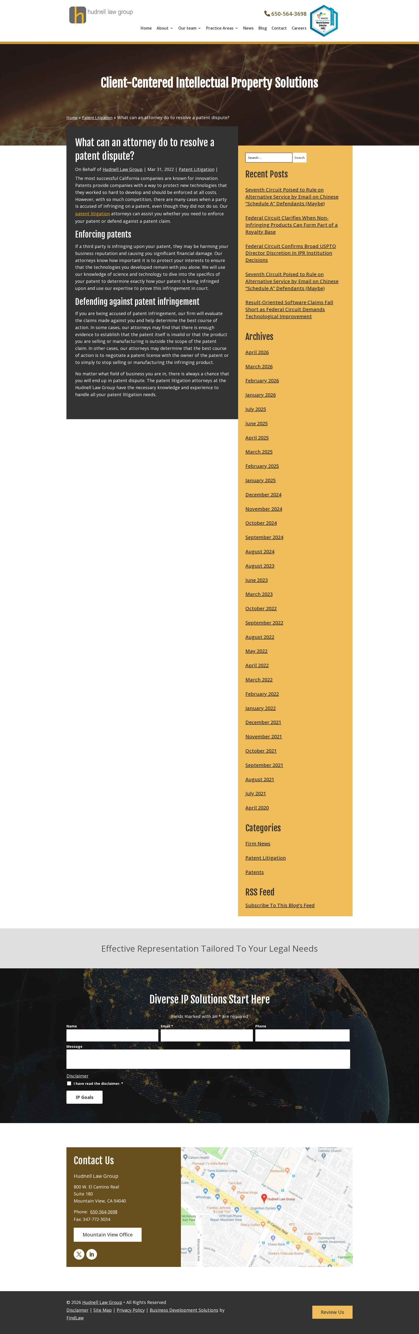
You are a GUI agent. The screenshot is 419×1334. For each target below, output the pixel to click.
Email (167, 1026)
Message (74, 1046)
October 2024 (261, 523)
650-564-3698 (289, 13)
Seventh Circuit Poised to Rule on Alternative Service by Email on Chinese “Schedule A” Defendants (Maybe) (291, 196)
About (163, 28)
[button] (413, 1319)
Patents (254, 872)
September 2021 (264, 765)
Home (146, 28)
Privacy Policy (131, 1310)
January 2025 (260, 480)
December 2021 (263, 722)
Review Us (332, 1312)
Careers (299, 28)
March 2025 (259, 451)
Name (71, 1026)
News (248, 28)
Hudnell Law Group (123, 169)
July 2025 (255, 409)
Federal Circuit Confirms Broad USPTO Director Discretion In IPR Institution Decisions (290, 253)
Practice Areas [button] (220, 28)
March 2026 (259, 366)
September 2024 (264, 537)
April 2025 (257, 437)
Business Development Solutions (184, 1310)
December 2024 (263, 494)
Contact (279, 28)
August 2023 (259, 566)
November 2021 (263, 736)
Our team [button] (187, 28)
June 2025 (256, 423)
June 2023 (256, 580)
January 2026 (260, 395)
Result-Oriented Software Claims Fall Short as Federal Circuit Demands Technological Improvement (289, 309)
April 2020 (257, 807)
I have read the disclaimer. (98, 1083)
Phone (260, 1026)
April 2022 (257, 665)
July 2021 (255, 793)
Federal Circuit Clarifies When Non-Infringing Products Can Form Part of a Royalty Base (291, 225)
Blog (262, 28)
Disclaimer (77, 1076)
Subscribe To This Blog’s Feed (280, 905)
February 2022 (262, 694)
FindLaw (75, 1318)
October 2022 (261, 608)
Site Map (102, 1310)
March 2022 (259, 679)
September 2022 (264, 622)
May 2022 (256, 651)
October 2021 (261, 751)
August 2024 (259, 551)
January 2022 (260, 708)
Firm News (257, 843)
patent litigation (92, 213)
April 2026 (257, 352)
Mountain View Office (108, 1234)
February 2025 (262, 466)
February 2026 (262, 380)
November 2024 (263, 509)
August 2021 (259, 779)
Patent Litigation (196, 169)
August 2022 (259, 637)
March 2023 (259, 594)
